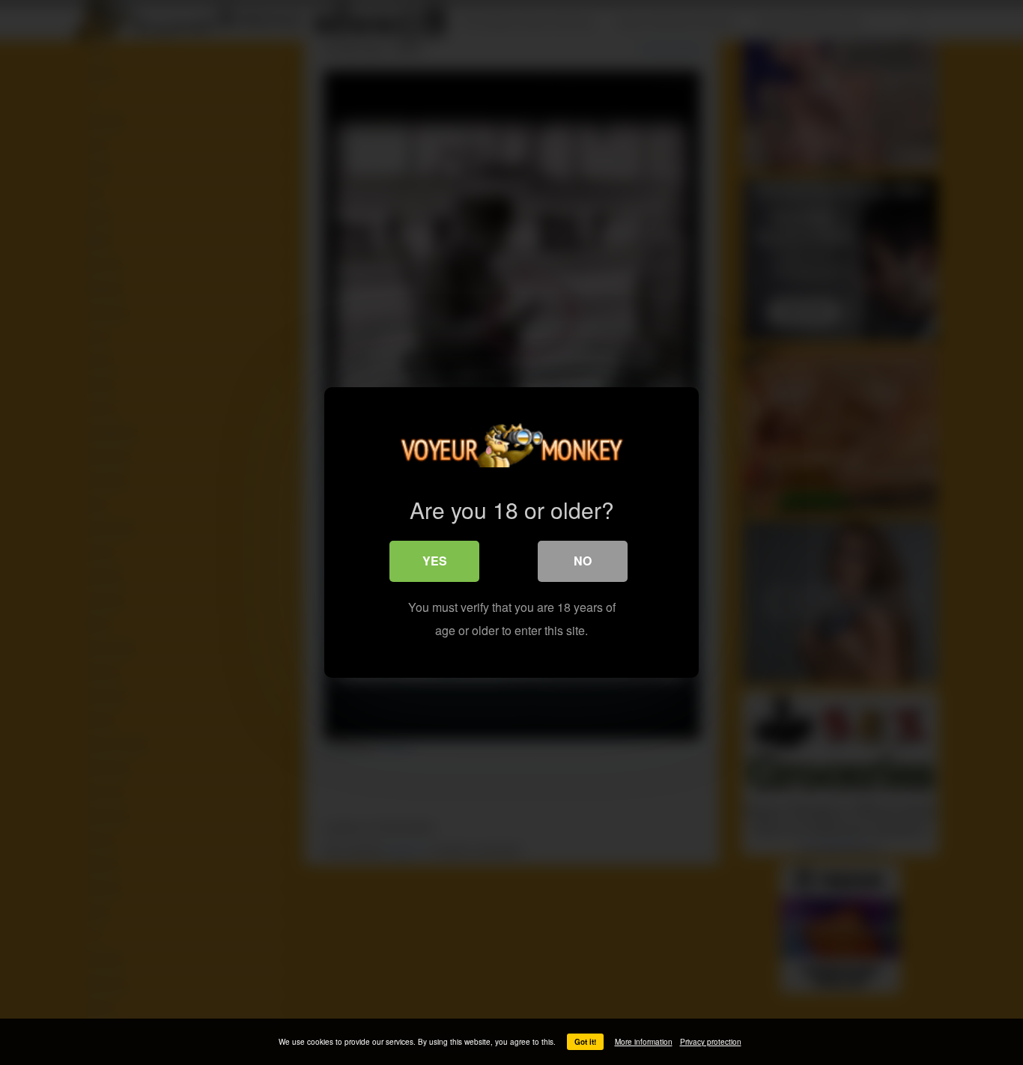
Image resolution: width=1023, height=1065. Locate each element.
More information (644, 1042)
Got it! (585, 1042)
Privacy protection (710, 1042)
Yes (434, 560)
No (583, 560)
